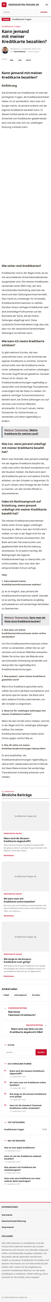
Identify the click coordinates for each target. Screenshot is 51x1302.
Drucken (36, 995)
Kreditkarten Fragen (21, 19)
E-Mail (6, 995)
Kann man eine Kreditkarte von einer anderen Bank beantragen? (22, 1179)
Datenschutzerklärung (14, 1221)
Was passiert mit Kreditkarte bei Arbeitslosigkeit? (20, 1168)
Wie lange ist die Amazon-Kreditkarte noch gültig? (18, 960)
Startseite (7, 1214)
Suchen (44, 12)
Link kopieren (20, 995)
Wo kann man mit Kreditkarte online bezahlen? (19, 900)
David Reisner (20, 51)
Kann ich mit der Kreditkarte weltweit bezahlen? (22, 1157)
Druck (28, 60)
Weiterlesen (9, 855)
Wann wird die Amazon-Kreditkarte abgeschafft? (17, 840)
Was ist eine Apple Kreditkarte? (19, 1147)
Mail (12, 60)
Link (20, 60)
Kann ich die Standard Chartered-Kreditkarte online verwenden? (26, 1106)
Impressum (8, 1227)
